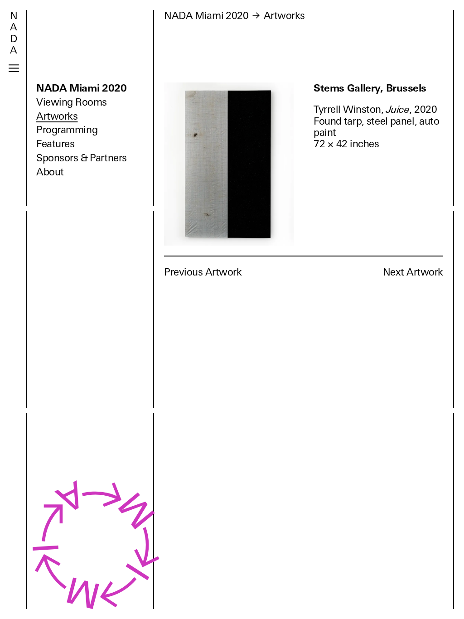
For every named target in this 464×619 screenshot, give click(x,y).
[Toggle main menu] (13, 68)
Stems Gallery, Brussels (370, 88)
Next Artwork (413, 272)
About (50, 172)
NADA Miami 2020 (81, 88)
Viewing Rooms (71, 102)
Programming (66, 129)
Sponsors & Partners (81, 158)
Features (55, 144)
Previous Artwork (203, 272)
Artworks (56, 116)
